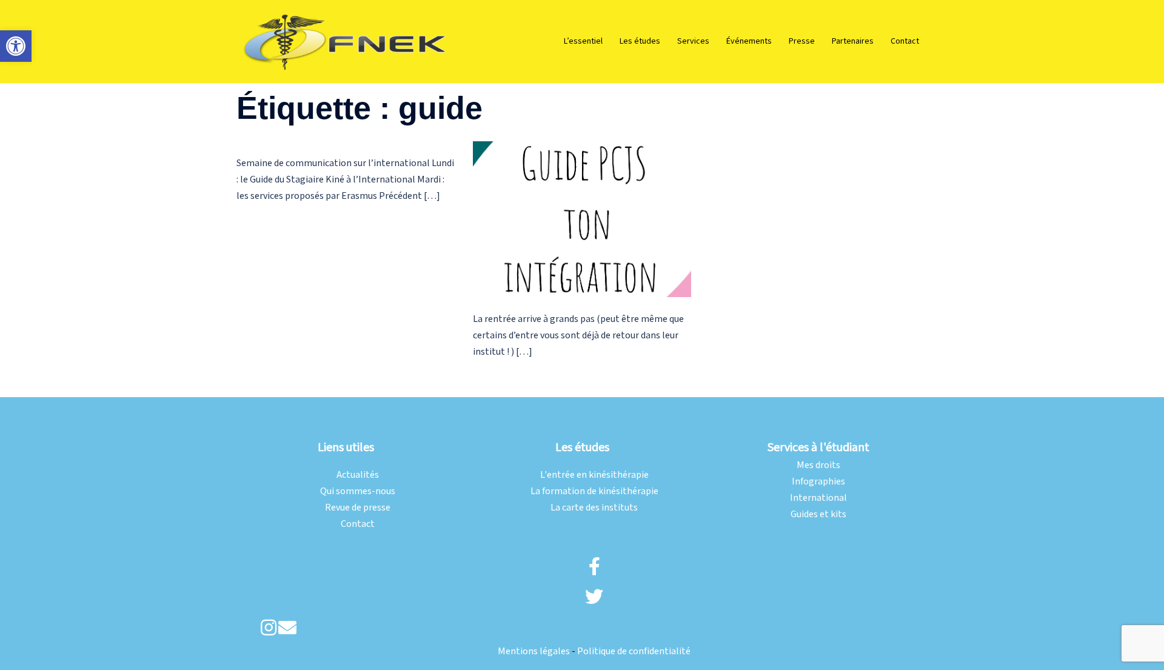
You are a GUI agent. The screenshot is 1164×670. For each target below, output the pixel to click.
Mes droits (818, 465)
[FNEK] (345, 41)
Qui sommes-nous (357, 491)
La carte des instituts (594, 507)
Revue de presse (357, 507)
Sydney (407, 416)
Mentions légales (534, 651)
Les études (640, 41)
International (818, 498)
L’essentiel (583, 41)
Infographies (818, 481)
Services (693, 41)
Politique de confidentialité (634, 651)
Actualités (357, 475)
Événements (749, 41)
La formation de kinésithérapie (594, 491)
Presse (802, 41)
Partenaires (853, 41)
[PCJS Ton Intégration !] (582, 219)
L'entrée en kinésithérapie (594, 475)
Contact (905, 41)
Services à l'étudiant (818, 447)
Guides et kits (818, 514)
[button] (16, 46)
